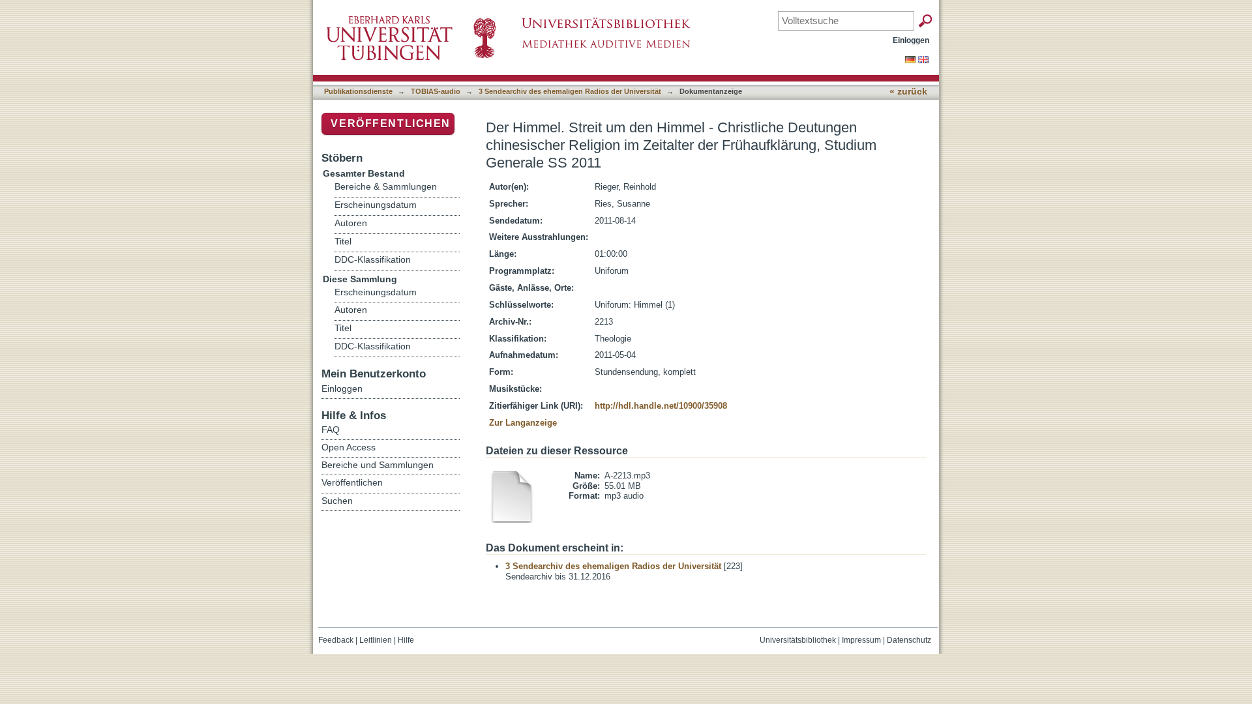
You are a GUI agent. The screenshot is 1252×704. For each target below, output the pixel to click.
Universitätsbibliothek (798, 640)
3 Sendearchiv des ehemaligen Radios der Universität (570, 91)
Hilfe (406, 640)
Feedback (335, 640)
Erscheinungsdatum (376, 205)
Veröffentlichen (391, 123)
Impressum (861, 640)
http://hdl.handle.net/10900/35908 (661, 406)
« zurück (908, 91)
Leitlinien (375, 640)
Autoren (351, 223)
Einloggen (911, 40)
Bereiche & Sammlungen (386, 187)
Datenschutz (909, 640)
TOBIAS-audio (435, 91)
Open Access (348, 447)
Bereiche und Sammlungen (377, 465)
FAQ (330, 429)
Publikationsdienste (358, 91)
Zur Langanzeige (523, 423)
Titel (343, 241)
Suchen (337, 500)
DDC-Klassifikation (373, 260)
